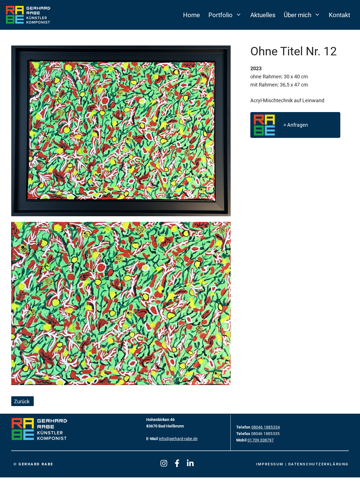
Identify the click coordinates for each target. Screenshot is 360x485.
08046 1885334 (265, 427)
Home (191, 15)
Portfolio (220, 15)
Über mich (297, 15)
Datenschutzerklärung (318, 464)
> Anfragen (296, 125)
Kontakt (339, 15)
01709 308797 (261, 440)
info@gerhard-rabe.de (178, 438)
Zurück (22, 401)
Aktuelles (262, 15)
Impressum (270, 464)
